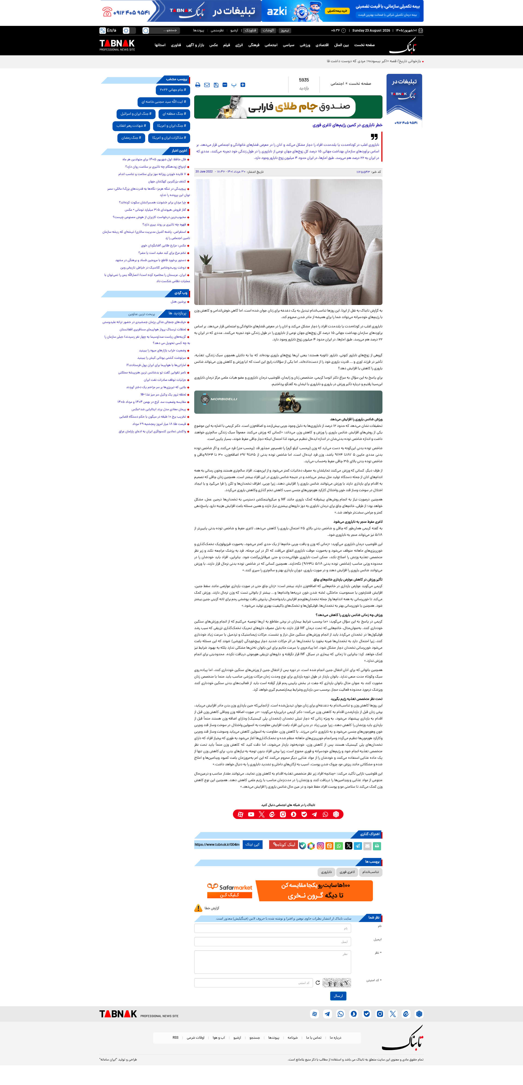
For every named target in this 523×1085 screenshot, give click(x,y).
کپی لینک (253, 845)
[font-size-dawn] (225, 84)
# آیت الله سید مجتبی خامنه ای (164, 102)
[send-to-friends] (207, 84)
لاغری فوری (347, 872)
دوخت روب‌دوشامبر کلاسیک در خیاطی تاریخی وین (153, 267)
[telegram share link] (358, 846)
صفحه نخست (364, 45)
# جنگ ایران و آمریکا (171, 126)
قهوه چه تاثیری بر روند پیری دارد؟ (164, 224)
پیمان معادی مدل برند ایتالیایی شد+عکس (159, 409)
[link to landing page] (404, 45)
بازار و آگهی (195, 45)
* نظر (378, 953)
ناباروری (326, 872)
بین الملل (341, 45)
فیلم (226, 45)
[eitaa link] (272, 814)
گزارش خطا (212, 908)
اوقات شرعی (195, 1038)
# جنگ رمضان (131, 138)
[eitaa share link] (329, 846)
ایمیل (378, 939)
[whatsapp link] (325, 814)
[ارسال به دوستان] (367, 846)
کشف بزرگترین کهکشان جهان (167, 181)
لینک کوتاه (286, 844)
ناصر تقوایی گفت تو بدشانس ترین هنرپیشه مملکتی (152, 372)
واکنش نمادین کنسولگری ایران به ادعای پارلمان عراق (152, 431)
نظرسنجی (217, 30)
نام (380, 926)
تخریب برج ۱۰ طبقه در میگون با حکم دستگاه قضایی (152, 417)
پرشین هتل (178, 302)
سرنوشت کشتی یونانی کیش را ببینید (161, 358)
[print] (198, 84)
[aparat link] (240, 814)
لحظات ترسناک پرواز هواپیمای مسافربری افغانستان (153, 329)
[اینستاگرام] (320, 845)
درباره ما (335, 1038)
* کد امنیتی (374, 980)
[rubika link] (336, 814)
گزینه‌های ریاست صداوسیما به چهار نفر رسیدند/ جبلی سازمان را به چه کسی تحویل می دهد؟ (147, 340)
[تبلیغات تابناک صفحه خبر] (404, 101)
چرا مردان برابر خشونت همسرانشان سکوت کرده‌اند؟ (152, 202)
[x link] (261, 814)
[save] (216, 85)
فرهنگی (253, 45)
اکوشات (268, 30)
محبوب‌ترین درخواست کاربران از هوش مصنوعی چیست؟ (149, 217)
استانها (160, 45)
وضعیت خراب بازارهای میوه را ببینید (162, 350)
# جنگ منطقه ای (174, 114)
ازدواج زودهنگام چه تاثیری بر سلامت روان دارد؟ (155, 167)
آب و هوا (219, 1038)
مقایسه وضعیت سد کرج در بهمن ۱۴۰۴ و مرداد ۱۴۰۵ (151, 402)
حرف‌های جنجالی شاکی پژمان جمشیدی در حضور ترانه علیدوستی (144, 322)
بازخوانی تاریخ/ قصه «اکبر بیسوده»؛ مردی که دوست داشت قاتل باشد (367, 61)
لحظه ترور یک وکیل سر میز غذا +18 (163, 394)
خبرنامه (293, 1038)
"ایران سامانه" (108, 1059)
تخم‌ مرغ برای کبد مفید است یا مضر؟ (162, 253)
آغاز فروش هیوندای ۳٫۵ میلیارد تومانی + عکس (155, 210)
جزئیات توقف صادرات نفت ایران (165, 380)
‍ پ (233, 84)
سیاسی (288, 45)
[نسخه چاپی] (377, 846)
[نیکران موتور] (288, 402)
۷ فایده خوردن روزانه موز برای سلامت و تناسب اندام (152, 174)
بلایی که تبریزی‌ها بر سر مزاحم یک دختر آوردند (156, 387)
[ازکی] (343, 11)
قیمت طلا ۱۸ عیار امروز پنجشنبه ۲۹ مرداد (159, 424)
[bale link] (304, 814)
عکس (213, 45)
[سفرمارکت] (288, 890)
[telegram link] (314, 814)
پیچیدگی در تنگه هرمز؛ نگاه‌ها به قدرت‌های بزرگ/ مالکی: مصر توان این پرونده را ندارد (148, 192)
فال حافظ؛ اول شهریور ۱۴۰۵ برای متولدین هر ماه (154, 159)
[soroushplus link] (293, 814)
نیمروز (285, 30)
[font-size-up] (243, 84)
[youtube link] (251, 814)
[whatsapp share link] (339, 846)
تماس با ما (313, 1038)
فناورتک (250, 30)
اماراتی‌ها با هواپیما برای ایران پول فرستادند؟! (156, 365)
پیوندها (198, 30)
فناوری (176, 45)
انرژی (239, 45)
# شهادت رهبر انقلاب (131, 126)
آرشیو (234, 30)
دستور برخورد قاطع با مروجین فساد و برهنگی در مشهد (150, 260)
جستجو (255, 1038)
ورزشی (305, 45)
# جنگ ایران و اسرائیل (136, 114)
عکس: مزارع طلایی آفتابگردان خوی (163, 245)
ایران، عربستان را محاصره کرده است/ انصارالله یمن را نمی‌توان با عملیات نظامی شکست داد (147, 278)
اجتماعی (271, 45)
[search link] (145, 30)
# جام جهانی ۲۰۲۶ (173, 90)
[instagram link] (282, 814)
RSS (175, 1038)
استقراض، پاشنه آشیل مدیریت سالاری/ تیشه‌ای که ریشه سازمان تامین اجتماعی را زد (146, 235)
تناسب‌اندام (371, 872)
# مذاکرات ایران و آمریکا (169, 138)
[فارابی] (288, 107)
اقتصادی (322, 45)
